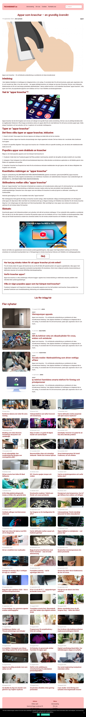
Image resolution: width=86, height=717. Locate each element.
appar (82, 19)
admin (43, 309)
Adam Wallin (42, 330)
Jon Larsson (18, 19)
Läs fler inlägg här (43, 298)
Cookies (44, 6)
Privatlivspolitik (45, 714)
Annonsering (30, 6)
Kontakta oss (52, 6)
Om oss (38, 6)
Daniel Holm (42, 352)
